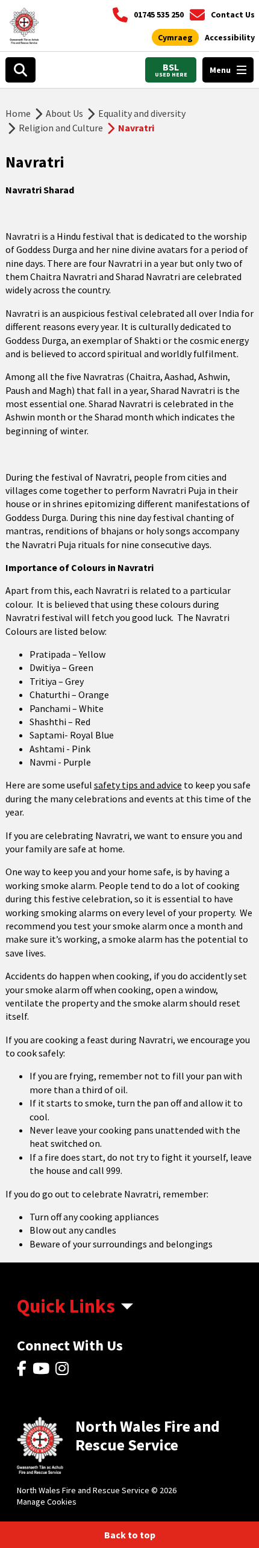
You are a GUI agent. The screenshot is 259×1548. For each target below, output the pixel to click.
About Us (64, 113)
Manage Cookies (46, 1501)
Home (18, 113)
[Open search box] (20, 70)
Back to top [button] (129, 1535)
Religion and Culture (61, 128)
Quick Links (66, 1306)
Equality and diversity (142, 113)
